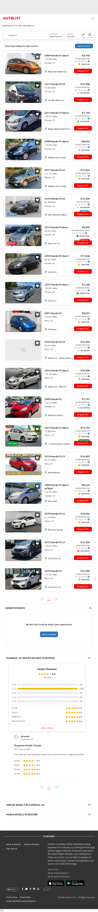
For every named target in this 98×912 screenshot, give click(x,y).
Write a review (47, 728)
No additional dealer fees (81, 230)
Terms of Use (11, 897)
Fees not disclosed (83, 202)
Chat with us (11, 848)
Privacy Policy (25, 897)
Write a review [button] (49, 634)
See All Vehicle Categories (59, 876)
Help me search (84, 46)
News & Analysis (13, 844)
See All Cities (54, 869)
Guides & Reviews (31, 844)
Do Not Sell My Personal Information (21, 901)
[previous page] (42, 599)
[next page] (56, 599)
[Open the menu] (93, 18)
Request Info (82, 71)
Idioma (12, 889)
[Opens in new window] (56, 883)
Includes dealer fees (82, 58)
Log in (47, 889)
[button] (84, 35)
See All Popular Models (59, 873)
